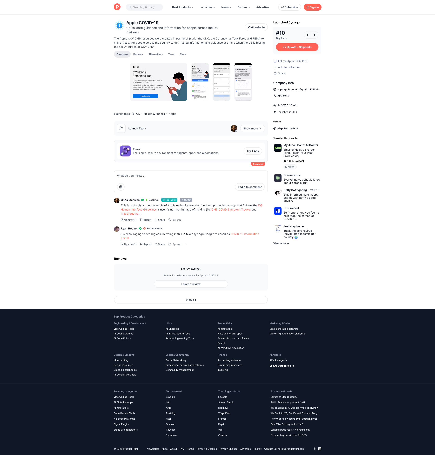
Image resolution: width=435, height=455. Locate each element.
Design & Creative (124, 354)
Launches (206, 7)
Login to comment (250, 187)
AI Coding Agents (123, 333)
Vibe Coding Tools (124, 328)
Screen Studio (226, 402)
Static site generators (126, 429)
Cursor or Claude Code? (284, 396)
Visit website (256, 27)
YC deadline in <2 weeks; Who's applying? (294, 407)
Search (221, 343)
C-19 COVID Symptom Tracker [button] (231, 209)
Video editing (121, 360)
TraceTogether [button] (130, 213)
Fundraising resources (230, 365)
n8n (168, 402)
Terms (190, 448)
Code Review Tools (124, 413)
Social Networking (176, 360)
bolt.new (223, 407)
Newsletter (153, 448)
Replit (221, 424)
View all (191, 299)
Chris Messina (130, 200)
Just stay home (294, 226)
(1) (130, 219)
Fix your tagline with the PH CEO (289, 435)
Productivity (225, 323)
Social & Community (177, 354)
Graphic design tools (125, 369)
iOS (138, 113)
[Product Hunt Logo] (117, 7)
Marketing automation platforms (287, 333)
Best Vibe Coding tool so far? (287, 424)
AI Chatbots (172, 328)
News (225, 7)
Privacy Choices (228, 448)
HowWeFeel (291, 208)
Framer (222, 418)
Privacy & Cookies (207, 448)
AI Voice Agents (278, 360)
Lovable (170, 396)
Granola (170, 424)
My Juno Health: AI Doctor (301, 145)
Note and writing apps (230, 333)
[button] (183, 54)
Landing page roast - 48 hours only (290, 429)
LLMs (169, 323)
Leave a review (190, 284)
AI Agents (275, 354)
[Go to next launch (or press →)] (314, 34)
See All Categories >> (282, 365)
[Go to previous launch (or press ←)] (307, 34)
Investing (223, 369)
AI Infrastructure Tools (178, 333)
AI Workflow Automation (231, 347)
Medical (290, 167)
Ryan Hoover (129, 228)
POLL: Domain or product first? (288, 402)
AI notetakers (225, 328)
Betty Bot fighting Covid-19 (301, 190)
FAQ (182, 448)
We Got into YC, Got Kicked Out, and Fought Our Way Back (295, 413)
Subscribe (291, 7)
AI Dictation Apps (123, 402)
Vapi (168, 418)
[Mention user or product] (121, 187)
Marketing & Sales (280, 323)
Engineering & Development (130, 323)
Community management (180, 369)
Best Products (181, 7)
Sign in (314, 7)
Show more (250, 128)
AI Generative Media (125, 374)
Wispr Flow (224, 413)
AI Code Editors (122, 338)
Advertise (262, 7)
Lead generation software (284, 328)
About (173, 448)
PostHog (171, 413)
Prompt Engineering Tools (180, 338)
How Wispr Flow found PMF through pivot (294, 418)
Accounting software (229, 360)
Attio (168, 407)
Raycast (170, 429)
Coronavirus (292, 175)
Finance (222, 354)
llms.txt (257, 448)
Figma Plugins (121, 424)
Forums (242, 7)
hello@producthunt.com (291, 448)
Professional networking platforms (185, 365)
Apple (172, 113)
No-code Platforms (124, 418)
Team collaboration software (233, 338)
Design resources (123, 365)
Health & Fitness (154, 113)
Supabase (171, 435)
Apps (165, 448)
